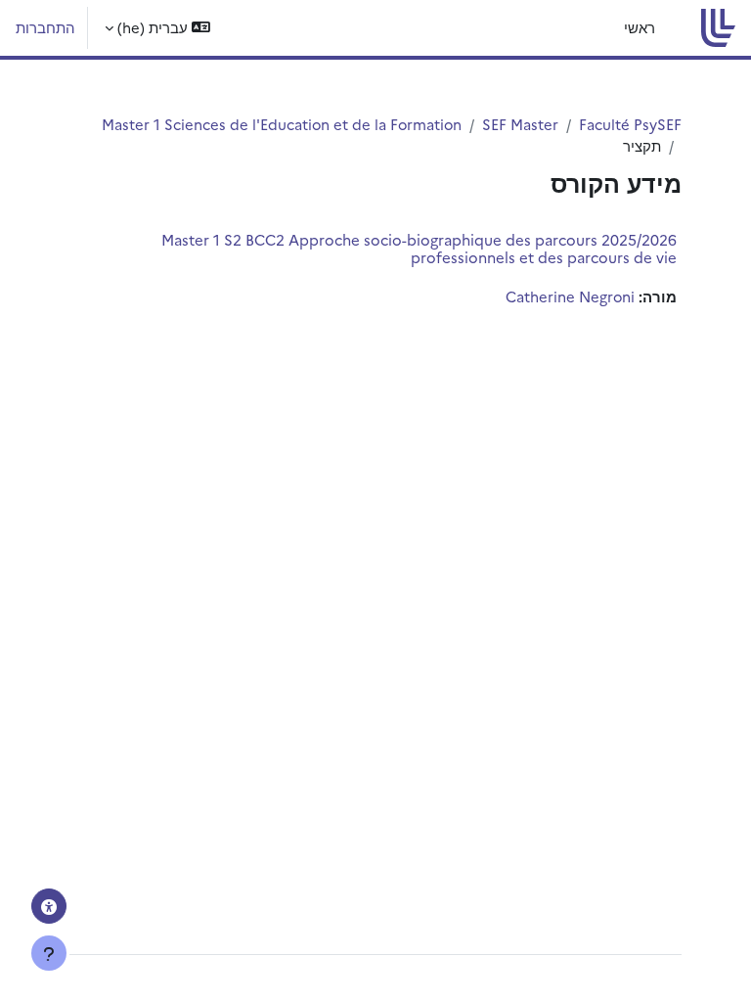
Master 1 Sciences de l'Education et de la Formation (282, 124)
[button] (157, 28)
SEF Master (520, 124)
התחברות (45, 27)
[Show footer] (48, 953)
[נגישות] (48, 906)
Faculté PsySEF (630, 124)
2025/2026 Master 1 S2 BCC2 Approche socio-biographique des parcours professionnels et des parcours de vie (419, 248)
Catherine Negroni (570, 296)
